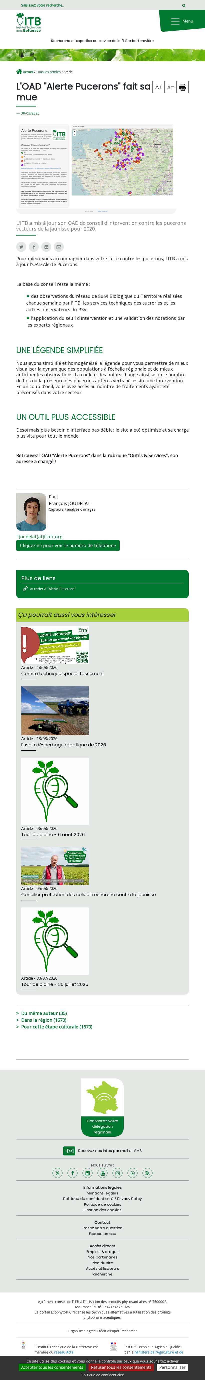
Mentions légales (102, 1193)
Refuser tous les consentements (121, 1367)
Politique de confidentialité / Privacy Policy (102, 1198)
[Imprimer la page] (182, 87)
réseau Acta (64, 1352)
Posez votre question (102, 1227)
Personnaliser (172, 1367)
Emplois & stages (102, 1251)
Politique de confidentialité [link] (102, 1374)
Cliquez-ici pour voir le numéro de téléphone (68, 545)
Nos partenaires (103, 1257)
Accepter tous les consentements (52, 1367)
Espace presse (102, 1233)
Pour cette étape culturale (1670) (56, 1027)
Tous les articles (48, 72)
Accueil (28, 72)
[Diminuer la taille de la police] (170, 87)
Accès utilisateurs (102, 1268)
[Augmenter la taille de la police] (158, 87)
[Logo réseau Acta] (23, 1344)
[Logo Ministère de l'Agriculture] (113, 1345)
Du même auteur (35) (44, 1013)
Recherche (102, 1274)
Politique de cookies (102, 1204)
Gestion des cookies (103, 1209)
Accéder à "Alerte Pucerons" (53, 588)
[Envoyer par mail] (59, 247)
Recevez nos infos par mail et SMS (110, 1150)
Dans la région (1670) (43, 1020)
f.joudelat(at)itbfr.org (39, 537)
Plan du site (102, 1262)
